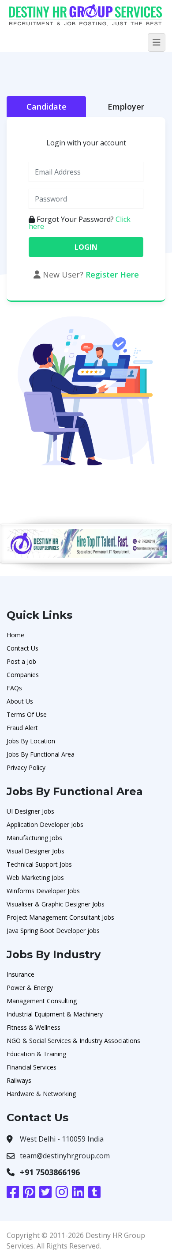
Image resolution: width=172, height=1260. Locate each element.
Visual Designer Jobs (35, 851)
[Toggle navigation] (156, 42)
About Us (20, 701)
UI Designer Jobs (30, 811)
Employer (126, 106)
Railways (19, 1080)
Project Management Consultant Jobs (60, 917)
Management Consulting (42, 1001)
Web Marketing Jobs (35, 877)
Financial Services (31, 1067)
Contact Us (22, 648)
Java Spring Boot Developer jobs (53, 930)
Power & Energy (30, 987)
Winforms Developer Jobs (43, 891)
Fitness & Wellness (33, 1027)
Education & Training (36, 1054)
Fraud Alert (22, 727)
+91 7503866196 (50, 1172)
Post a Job (21, 661)
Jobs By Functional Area (41, 754)
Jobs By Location (31, 741)
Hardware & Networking (41, 1093)
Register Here (112, 274)
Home (15, 635)
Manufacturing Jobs (34, 838)
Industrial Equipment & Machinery (55, 1014)
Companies (23, 674)
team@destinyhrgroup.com (65, 1156)
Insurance (20, 974)
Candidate (46, 106)
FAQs (14, 688)
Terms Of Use (27, 714)
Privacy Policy (26, 767)
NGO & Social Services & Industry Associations (73, 1040)
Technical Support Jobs (39, 864)
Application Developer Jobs (45, 824)
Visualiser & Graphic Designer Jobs (56, 904)
